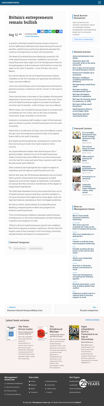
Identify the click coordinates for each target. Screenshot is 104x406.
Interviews (51, 385)
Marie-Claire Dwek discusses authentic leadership (81, 217)
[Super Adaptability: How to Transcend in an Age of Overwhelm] (75, 345)
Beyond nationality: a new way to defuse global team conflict (84, 286)
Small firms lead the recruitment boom (81, 115)
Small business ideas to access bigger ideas (82, 110)
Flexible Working (75, 381)
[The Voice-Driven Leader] (12, 343)
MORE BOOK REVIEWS (93, 320)
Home (33, 381)
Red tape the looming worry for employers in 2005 (84, 100)
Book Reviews (52, 381)
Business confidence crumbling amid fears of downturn (83, 80)
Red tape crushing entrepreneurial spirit (82, 90)
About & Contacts (12, 387)
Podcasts (34, 392)
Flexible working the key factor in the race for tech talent (83, 251)
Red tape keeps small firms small (84, 85)
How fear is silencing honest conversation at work (82, 267)
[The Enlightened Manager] (43, 348)
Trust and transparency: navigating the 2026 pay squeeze (83, 277)
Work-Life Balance (75, 388)
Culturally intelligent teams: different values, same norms (89, 188)
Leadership (73, 385)
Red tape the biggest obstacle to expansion (82, 95)
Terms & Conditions (13, 394)
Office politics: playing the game (88, 158)
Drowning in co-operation (89, 177)
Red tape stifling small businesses (82, 105)
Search (49, 392)
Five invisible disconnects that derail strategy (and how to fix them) (89, 136)
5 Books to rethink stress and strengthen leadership (84, 242)
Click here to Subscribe (83, 39)
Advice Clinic (51, 388)
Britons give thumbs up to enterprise (83, 74)
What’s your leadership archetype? (82, 259)
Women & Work (75, 392)
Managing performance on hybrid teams (89, 168)
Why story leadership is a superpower (83, 235)
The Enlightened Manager (56, 329)
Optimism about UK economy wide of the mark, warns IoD (84, 63)
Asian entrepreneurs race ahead (83, 57)
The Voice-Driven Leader (25, 327)
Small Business (35, 248)
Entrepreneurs (20, 248)
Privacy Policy (11, 391)
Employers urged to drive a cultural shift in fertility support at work (84, 295)
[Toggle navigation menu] (99, 2)
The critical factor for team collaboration (88, 148)
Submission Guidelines (14, 383)
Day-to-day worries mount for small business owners (84, 69)
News (33, 388)
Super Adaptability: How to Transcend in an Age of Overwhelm (89, 332)
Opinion (34, 385)
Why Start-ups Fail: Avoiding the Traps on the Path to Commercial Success (84, 227)
